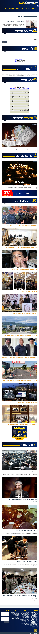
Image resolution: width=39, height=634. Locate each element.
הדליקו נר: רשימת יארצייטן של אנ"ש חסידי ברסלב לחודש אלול (25, 186)
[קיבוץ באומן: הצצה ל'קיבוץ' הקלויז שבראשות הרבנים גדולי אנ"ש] (19, 460)
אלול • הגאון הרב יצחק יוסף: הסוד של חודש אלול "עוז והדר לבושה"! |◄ (23, 499)
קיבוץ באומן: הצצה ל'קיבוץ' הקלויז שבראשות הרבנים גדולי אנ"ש (24, 471)
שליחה (4, 42)
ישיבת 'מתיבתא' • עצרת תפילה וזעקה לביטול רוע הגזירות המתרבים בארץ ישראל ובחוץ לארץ (14, 20)
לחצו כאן (33, 622)
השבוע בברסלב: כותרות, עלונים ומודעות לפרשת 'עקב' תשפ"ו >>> (24, 148)
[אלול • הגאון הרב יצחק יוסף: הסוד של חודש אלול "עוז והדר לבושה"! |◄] (19, 487)
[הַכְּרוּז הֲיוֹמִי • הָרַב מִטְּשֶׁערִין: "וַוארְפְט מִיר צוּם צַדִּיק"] (19, 548)
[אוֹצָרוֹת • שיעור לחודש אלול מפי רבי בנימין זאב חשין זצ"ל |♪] (19, 517)
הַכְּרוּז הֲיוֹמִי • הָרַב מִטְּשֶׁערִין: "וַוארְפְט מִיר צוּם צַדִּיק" (27, 561)
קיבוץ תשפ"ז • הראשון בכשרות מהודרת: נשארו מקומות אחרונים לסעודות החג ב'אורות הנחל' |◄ (20, 596)
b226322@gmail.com (15, 618)
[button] (38, 6)
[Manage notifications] (36, 631)
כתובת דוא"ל (35, 39)
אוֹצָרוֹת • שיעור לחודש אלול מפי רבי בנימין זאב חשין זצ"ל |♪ (25, 530)
